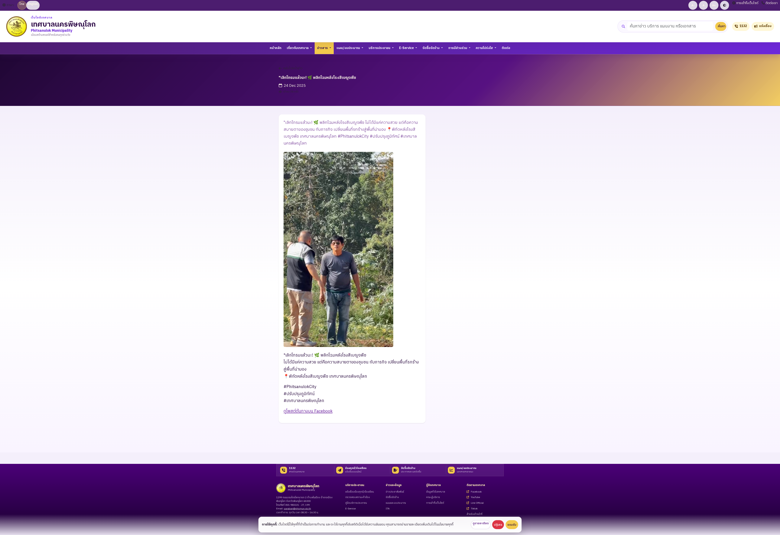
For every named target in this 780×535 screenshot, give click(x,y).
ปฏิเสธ (498, 524)
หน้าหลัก (275, 48)
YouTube (475, 497)
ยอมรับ (511, 524)
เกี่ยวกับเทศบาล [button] (298, 48)
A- (692, 5)
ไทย (22, 4)
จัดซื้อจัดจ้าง (392, 497)
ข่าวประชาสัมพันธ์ (395, 492)
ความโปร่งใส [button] (485, 48)
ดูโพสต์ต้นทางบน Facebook (308, 411)
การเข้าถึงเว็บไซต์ (747, 3)
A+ (714, 5)
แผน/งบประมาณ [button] (349, 48)
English (33, 4)
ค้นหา (721, 26)
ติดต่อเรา (772, 3)
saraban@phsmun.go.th (297, 509)
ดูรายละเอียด (481, 523)
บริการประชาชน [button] (380, 48)
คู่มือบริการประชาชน (356, 503)
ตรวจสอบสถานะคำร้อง (357, 497)
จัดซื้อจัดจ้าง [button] (431, 48)
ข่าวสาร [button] (323, 48)
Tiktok (474, 509)
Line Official (477, 503)
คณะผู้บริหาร (433, 497)
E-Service (350, 509)
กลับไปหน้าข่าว (292, 68)
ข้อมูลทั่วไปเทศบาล (435, 492)
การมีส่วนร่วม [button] (458, 48)
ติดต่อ (506, 48)
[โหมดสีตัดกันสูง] (724, 5)
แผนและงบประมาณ (396, 503)
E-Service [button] (407, 48)
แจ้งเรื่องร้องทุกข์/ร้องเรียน (359, 492)
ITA (388, 509)
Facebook (476, 492)
